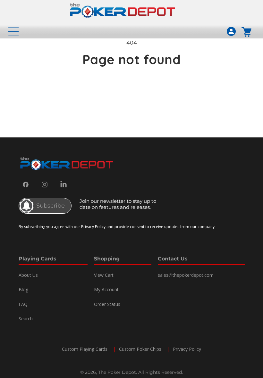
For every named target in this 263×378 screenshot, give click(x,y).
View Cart (104, 275)
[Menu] (13, 31)
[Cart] (247, 31)
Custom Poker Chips (140, 349)
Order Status (107, 304)
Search (26, 319)
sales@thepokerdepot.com (186, 275)
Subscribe (50, 205)
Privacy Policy (93, 226)
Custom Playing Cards (84, 349)
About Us (28, 275)
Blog (23, 289)
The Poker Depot (117, 372)
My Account (106, 289)
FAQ (23, 304)
